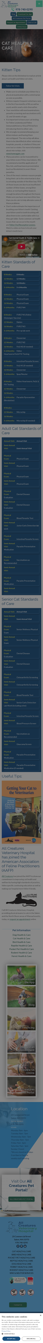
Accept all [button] (11, 1339)
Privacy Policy (6, 1331)
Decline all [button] (31, 1339)
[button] (21, 1334)
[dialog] (21, 1328)
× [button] (40, 1315)
